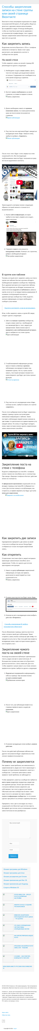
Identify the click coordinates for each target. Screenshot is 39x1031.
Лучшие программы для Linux (14, 873)
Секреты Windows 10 (11, 887)
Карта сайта (5, 1012)
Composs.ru (11, 2)
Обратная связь (6, 1015)
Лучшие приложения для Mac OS (15, 880)
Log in (15, 1028)
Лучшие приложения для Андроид (16, 884)
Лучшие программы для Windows (15, 869)
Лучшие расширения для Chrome (15, 876)
